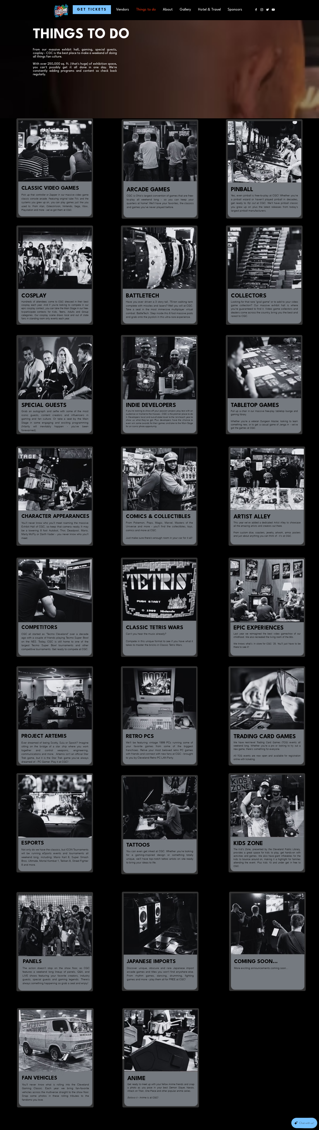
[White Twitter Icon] (267, 9)
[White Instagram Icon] (262, 9)
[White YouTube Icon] (273, 9)
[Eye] (160, 169)
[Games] (264, 275)
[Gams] (55, 168)
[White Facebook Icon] (256, 9)
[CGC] (160, 825)
